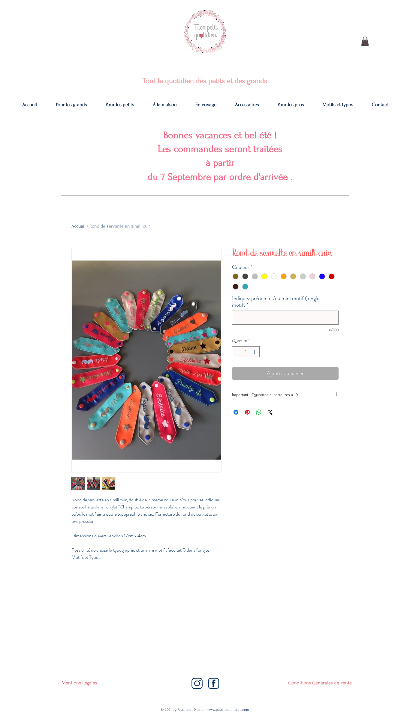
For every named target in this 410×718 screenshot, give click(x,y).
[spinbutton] (245, 352)
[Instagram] (197, 683)
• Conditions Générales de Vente (318, 683)
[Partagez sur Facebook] (236, 412)
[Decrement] (236, 352)
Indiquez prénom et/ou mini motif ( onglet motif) (276, 301)
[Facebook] (213, 683)
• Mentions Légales (77, 683)
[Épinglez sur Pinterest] (247, 412)
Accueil (78, 226)
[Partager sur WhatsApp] (258, 412)
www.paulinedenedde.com (228, 710)
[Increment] (255, 352)
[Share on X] (270, 412)
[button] (365, 41)
